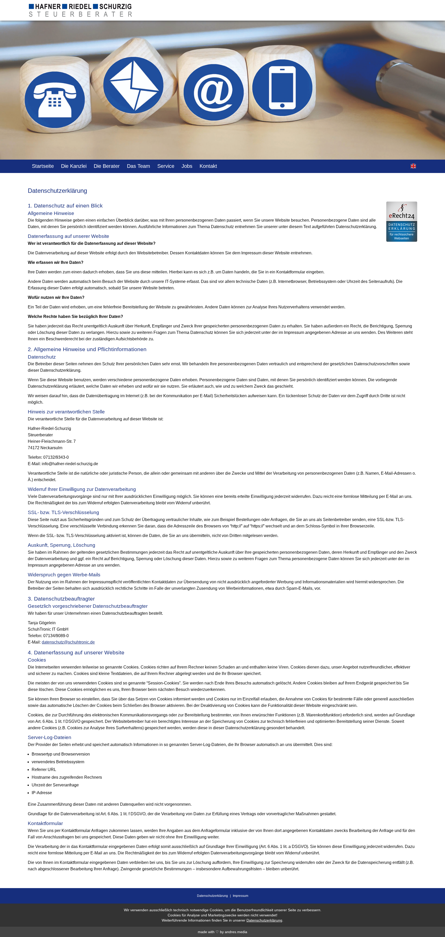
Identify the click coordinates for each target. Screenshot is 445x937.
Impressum (240, 896)
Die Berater (107, 166)
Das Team (138, 166)
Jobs (187, 166)
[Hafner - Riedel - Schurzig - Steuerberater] (80, 13)
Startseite (43, 166)
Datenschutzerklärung (212, 896)
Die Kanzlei (74, 166)
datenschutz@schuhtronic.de (68, 642)
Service (165, 166)
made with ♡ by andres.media (222, 932)
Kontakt (208, 166)
